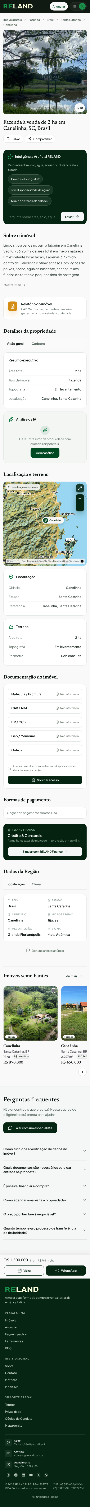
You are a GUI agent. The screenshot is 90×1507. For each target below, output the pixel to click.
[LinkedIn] (23, 1475)
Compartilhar (42, 139)
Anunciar (59, 6)
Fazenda (34, 19)
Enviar (69, 217)
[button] (45, 308)
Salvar (16, 139)
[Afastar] (80, 507)
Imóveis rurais (12, 19)
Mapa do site (14, 1425)
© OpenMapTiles (44, 561)
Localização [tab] (16, 884)
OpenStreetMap (71, 561)
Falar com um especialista (33, 1128)
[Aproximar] (80, 498)
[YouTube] (31, 1475)
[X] (38, 1475)
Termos (10, 1404)
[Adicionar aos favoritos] (52, 991)
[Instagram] (8, 1475)
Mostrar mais (12, 285)
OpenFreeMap (29, 561)
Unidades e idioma (47, 1496)
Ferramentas (14, 1341)
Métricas (11, 1380)
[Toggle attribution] (82, 561)
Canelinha (10, 25)
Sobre (9, 1366)
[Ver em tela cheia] (80, 488)
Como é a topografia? (25, 179)
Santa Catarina (71, 19)
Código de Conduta (18, 1418)
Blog (8, 1348)
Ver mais (71, 976)
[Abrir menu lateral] (78, 6)
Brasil (50, 19)
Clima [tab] (36, 884)
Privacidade (13, 1411)
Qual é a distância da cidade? (29, 201)
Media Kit (11, 1387)
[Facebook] (16, 1475)
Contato (11, 1373)
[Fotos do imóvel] (45, 72)
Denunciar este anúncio (48, 950)
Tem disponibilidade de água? (30, 190)
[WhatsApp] (46, 1475)
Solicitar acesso (48, 780)
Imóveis (10, 1320)
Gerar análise (45, 453)
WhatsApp (69, 1270)
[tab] (15, 343)
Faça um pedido (16, 1334)
